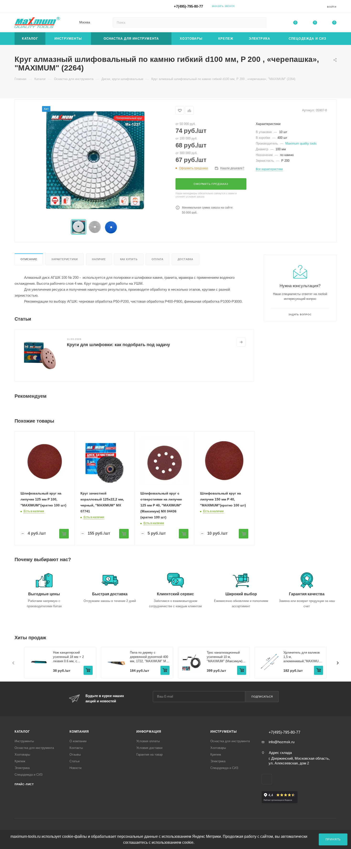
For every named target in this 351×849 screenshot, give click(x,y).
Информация (148, 731)
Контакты (76, 748)
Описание (29, 259)
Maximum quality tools (301, 143)
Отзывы (75, 754)
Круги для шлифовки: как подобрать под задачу (118, 344)
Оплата (157, 259)
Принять (333, 839)
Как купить (129, 259)
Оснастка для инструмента (34, 748)
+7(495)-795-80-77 (188, 6)
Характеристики (64, 259)
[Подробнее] (241, 342)
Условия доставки (149, 748)
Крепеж (20, 761)
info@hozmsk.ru (281, 742)
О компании (77, 741)
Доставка (185, 259)
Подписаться (262, 696)
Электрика (22, 768)
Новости (75, 768)
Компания (79, 731)
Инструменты (24, 741)
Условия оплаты (148, 741)
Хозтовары (22, 754)
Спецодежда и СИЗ (29, 774)
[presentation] (13, 663)
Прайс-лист (24, 784)
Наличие (99, 259)
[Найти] (260, 22)
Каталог (22, 731)
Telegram (276, 6)
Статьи (74, 761)
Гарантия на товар (149, 754)
